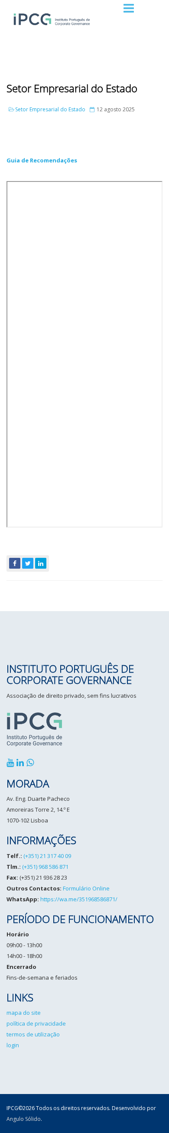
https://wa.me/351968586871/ (78, 899)
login (12, 1045)
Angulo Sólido (23, 1119)
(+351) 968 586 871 (45, 867)
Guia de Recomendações (41, 160)
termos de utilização (33, 1034)
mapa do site (23, 1012)
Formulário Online (86, 888)
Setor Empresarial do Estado (71, 88)
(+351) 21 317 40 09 (47, 856)
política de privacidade (36, 1023)
